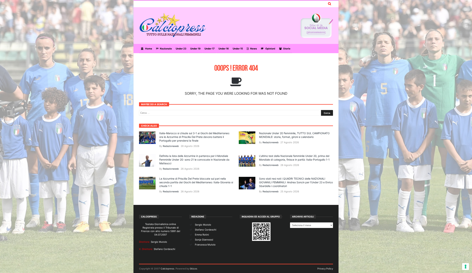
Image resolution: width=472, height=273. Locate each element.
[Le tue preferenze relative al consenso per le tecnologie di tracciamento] (465, 266)
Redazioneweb (171, 146)
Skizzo (193, 268)
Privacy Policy (325, 268)
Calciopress (167, 268)
